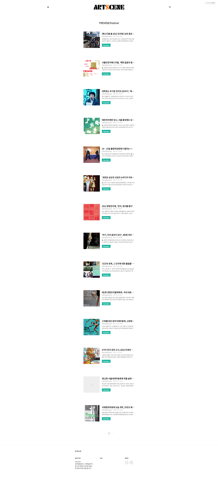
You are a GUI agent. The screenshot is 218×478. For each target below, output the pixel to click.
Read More (106, 45)
